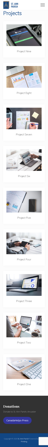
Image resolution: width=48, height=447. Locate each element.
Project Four (24, 259)
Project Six (24, 176)
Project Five (24, 217)
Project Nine (24, 51)
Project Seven (24, 134)
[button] (42, 5)
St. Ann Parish (23, 438)
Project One (24, 384)
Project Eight (24, 93)
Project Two (24, 342)
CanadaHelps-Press (17, 420)
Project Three (24, 301)
